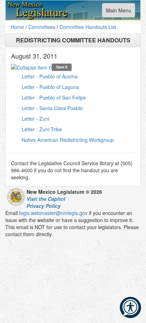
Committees (41, 26)
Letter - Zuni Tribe (42, 129)
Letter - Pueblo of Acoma (50, 76)
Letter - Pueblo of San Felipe (54, 97)
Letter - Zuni (35, 118)
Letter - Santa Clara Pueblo (52, 108)
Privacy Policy (44, 205)
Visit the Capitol (46, 198)
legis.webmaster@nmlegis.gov (53, 212)
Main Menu (118, 11)
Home (17, 26)
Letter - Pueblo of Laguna (50, 86)
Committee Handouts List (88, 26)
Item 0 (61, 67)
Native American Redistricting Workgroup (68, 139)
